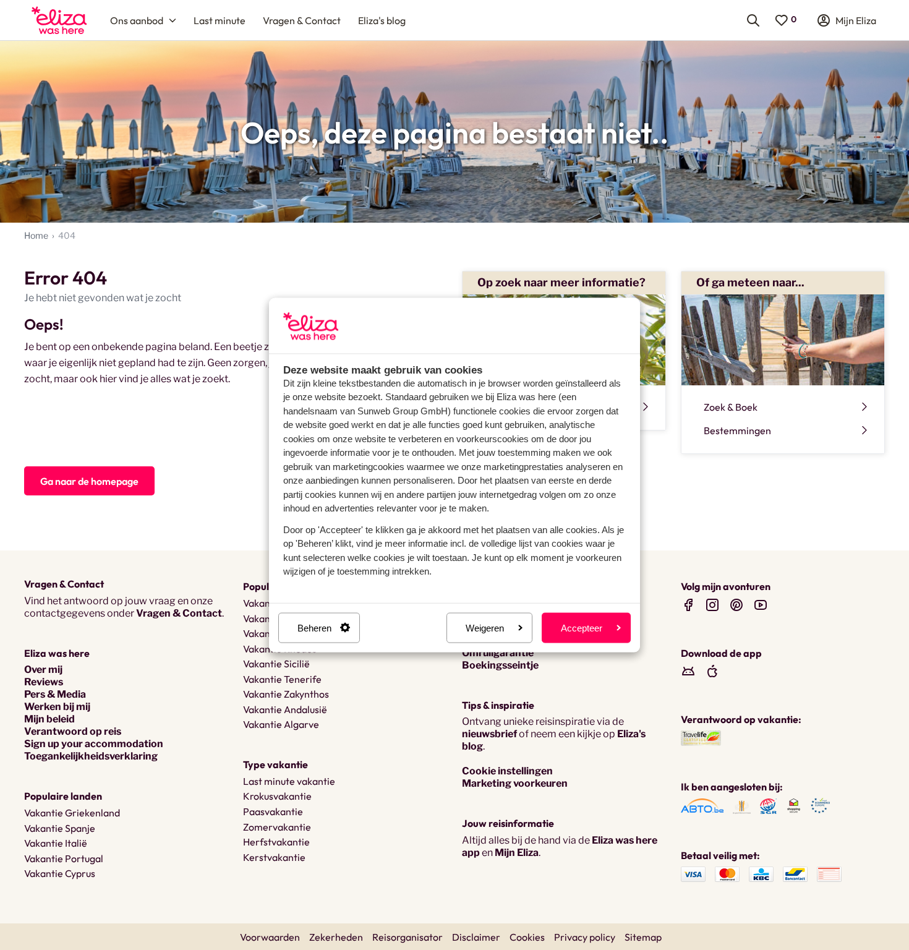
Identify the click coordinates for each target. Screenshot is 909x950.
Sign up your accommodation (93, 744)
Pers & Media (55, 694)
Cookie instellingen (507, 771)
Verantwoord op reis (72, 731)
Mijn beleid (49, 719)
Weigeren (485, 627)
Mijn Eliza (517, 852)
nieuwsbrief (489, 734)
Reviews (43, 682)
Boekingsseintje (500, 665)
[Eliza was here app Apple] (712, 671)
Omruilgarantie (498, 653)
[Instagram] (712, 605)
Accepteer (581, 627)
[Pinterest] (736, 605)
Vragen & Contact (179, 613)
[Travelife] (701, 737)
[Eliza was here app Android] (688, 671)
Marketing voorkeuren (515, 783)
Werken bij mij (57, 706)
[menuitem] (59, 20)
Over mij (43, 669)
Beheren (314, 627)
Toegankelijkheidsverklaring (91, 756)
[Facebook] (688, 605)
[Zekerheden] (702, 805)
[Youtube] (760, 605)
